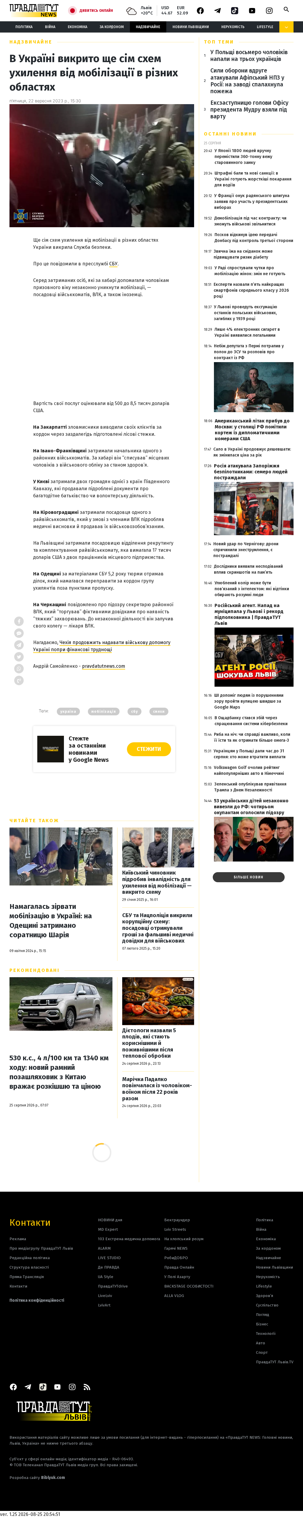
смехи (159, 711)
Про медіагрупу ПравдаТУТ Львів (41, 1248)
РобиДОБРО (176, 1257)
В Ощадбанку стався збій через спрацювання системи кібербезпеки (251, 720)
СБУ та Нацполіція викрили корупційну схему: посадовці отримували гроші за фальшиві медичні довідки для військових (158, 928)
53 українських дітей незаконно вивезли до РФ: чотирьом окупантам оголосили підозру (251, 806)
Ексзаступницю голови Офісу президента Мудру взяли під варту (249, 109)
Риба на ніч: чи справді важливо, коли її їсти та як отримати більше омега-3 (252, 737)
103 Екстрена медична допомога (129, 1238)
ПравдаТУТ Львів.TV (275, 1361)
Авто (260, 1343)
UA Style (105, 1276)
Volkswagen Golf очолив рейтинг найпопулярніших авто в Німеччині (249, 770)
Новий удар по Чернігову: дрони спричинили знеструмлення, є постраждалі (245, 549)
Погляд (262, 1314)
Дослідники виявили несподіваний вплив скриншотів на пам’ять (248, 569)
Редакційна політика (29, 1257)
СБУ (113, 264)
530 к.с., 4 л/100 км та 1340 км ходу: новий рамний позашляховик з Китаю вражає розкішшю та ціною (59, 1072)
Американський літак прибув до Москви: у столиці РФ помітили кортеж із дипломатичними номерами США (252, 429)
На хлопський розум (184, 1238)
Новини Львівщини (191, 27)
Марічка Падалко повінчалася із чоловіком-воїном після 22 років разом (157, 1089)
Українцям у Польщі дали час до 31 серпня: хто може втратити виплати (250, 753)
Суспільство (267, 1305)
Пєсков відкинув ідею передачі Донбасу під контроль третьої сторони (254, 237)
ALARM (104, 1248)
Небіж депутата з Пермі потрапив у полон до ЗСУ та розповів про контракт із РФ (249, 351)
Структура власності (29, 1267)
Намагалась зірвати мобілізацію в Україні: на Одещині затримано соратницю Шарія (50, 920)
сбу (134, 711)
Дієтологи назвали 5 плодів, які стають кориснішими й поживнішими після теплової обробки (149, 1043)
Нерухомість (232, 27)
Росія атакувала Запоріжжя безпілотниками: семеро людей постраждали (251, 471)
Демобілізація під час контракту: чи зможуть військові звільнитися (250, 221)
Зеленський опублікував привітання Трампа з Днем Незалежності (250, 787)
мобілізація (103, 711)
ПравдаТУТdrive (113, 1286)
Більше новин (248, 877)
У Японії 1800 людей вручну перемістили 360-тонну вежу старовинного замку (243, 156)
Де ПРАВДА (108, 1267)
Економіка (77, 27)
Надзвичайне (148, 27)
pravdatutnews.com (103, 666)
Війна (50, 27)
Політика (24, 27)
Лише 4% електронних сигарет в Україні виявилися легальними (247, 332)
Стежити (149, 749)
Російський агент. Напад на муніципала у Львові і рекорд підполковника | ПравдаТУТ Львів (249, 614)
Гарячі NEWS (176, 1248)
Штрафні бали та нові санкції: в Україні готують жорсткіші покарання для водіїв (253, 179)
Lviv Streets (175, 1229)
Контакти (30, 1222)
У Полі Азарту (177, 1276)
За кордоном (112, 27)
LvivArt (104, 1305)
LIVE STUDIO (109, 1257)
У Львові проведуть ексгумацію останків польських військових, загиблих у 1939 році (245, 312)
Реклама (17, 1238)
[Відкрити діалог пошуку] (286, 9)
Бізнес (262, 1324)
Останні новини (230, 134)
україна (68, 711)
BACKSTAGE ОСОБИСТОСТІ (188, 1286)
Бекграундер (177, 1219)
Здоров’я (264, 1295)
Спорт (262, 1352)
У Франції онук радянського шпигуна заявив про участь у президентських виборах (251, 201)
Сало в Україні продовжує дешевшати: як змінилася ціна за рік (252, 452)
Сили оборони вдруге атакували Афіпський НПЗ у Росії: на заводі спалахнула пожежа (247, 80)
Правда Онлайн (179, 1267)
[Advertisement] (104, 343)
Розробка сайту (37, 1477)
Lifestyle (265, 27)
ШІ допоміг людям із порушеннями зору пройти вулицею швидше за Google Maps (248, 701)
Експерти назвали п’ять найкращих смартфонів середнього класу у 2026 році (251, 290)
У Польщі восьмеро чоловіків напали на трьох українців (249, 55)
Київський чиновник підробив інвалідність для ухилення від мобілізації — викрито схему (157, 882)
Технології (265, 1333)
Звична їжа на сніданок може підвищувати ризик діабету (243, 254)
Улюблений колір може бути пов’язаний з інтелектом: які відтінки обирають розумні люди (252, 588)
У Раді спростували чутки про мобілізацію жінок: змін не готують (250, 270)
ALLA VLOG (174, 1295)
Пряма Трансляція (26, 1276)
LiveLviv (105, 1295)
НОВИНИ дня (110, 1219)
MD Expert (108, 1229)
